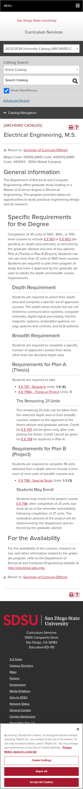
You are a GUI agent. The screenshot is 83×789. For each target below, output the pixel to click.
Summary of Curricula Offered (45, 150)
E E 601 (49, 239)
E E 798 (26, 439)
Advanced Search (16, 101)
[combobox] (41, 48)
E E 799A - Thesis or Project (39, 392)
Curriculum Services (44, 32)
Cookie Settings (42, 760)
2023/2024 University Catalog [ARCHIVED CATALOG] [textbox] (42, 49)
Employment (18, 685)
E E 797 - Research (32, 387)
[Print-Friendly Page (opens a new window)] (71, 127)
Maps (13, 672)
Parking (14, 678)
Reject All (41, 771)
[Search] (75, 81)
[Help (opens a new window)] (76, 127)
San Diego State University (37, 20)
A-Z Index (16, 659)
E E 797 (26, 430)
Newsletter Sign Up (22, 723)
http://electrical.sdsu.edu (26, 568)
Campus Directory (21, 665)
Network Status (20, 704)
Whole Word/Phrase (23, 90)
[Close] (78, 729)
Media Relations (20, 691)
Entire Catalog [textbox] (15, 70)
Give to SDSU (18, 697)
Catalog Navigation (22, 113)
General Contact (20, 710)
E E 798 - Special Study (36, 480)
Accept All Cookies (41, 782)
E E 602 (65, 239)
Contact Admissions (23, 716)
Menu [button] (8, 6)
